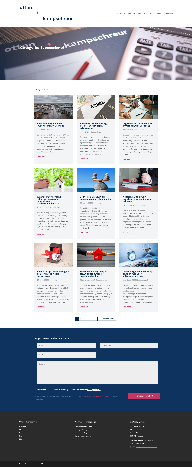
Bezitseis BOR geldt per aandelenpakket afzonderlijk (95, 197)
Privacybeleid (87, 396)
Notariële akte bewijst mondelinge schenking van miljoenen (137, 199)
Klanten (131, 13)
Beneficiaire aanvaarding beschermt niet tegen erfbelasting (93, 125)
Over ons (141, 13)
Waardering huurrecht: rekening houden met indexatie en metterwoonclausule (49, 200)
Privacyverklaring (94, 390)
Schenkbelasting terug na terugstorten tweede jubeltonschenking (93, 273)
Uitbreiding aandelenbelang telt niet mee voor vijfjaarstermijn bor (137, 273)
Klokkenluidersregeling (82, 436)
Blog (21, 439)
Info (151, 13)
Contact (159, 13)
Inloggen (169, 13)
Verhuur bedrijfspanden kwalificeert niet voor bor (50, 124)
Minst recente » (109, 319)
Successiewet (52, 130)
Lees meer (41, 156)
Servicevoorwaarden (103, 396)
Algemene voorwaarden (83, 427)
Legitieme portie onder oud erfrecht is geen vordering (137, 124)
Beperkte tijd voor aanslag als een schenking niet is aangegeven (53, 273)
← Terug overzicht (41, 90)
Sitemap (44, 464)
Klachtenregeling (80, 433)
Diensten (119, 13)
